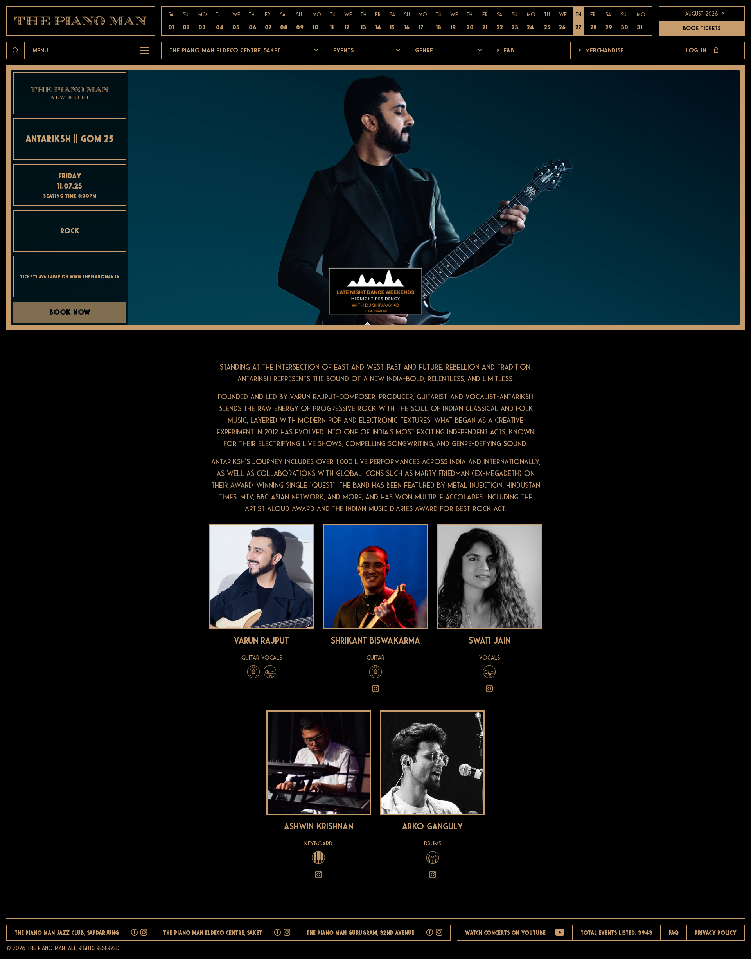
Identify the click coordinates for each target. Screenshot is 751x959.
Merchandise (601, 50)
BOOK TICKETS (701, 28)
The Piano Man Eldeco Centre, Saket (224, 50)
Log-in (696, 50)
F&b (505, 50)
